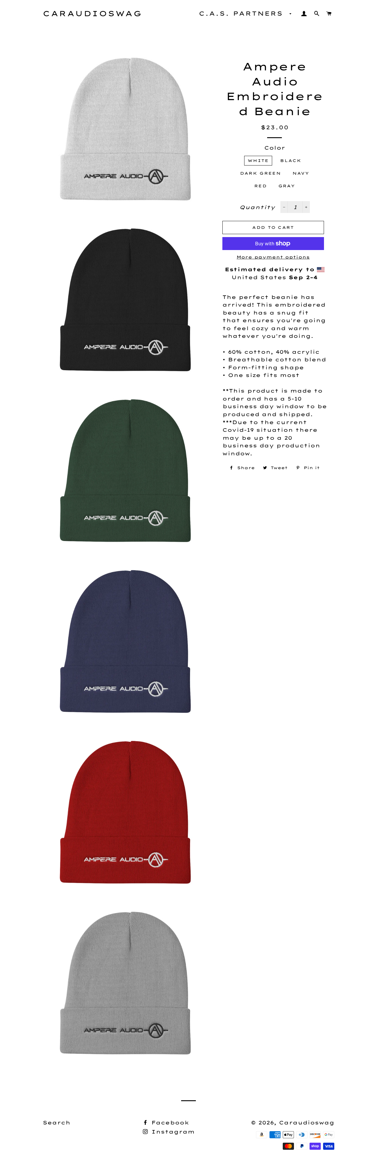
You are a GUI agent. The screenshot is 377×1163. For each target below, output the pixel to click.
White (258, 160)
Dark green (260, 173)
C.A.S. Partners (243, 13)
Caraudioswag (92, 13)
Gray (286, 185)
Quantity (257, 207)
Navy (300, 173)
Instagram (172, 1132)
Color (274, 148)
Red (260, 185)
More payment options (273, 257)
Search (56, 1122)
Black (290, 160)
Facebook (169, 1122)
